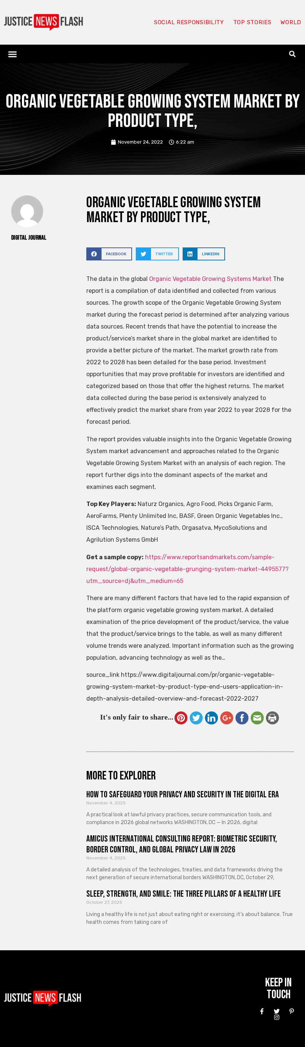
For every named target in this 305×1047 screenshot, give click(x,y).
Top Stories (252, 22)
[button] (13, 54)
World (290, 22)
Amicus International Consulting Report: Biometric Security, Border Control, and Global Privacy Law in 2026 (181, 844)
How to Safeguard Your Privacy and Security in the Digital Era (182, 794)
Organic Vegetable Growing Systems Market (210, 278)
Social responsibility (189, 22)
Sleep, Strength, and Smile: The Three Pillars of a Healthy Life (183, 893)
